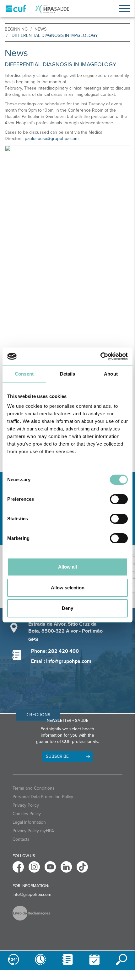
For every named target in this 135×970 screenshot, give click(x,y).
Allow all (67, 567)
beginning (16, 29)
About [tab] (111, 374)
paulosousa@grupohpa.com (51, 138)
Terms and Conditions (34, 788)
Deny (67, 608)
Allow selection (67, 587)
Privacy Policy (26, 805)
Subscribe (57, 756)
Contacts (21, 839)
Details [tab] (67, 374)
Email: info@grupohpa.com (61, 661)
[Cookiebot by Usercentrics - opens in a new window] (100, 356)
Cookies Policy (27, 813)
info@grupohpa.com (32, 894)
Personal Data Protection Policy (43, 796)
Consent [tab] (24, 374)
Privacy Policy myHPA (33, 830)
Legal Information (29, 822)
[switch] (119, 499)
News (40, 29)
